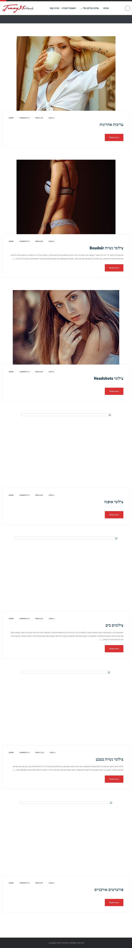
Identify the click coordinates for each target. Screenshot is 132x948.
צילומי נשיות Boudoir (106, 248)
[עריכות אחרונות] (66, 73)
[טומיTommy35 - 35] (18, 8)
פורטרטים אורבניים (108, 889)
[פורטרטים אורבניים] (66, 838)
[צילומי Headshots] (66, 327)
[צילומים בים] (66, 574)
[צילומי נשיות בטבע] (66, 708)
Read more (114, 137)
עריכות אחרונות (111, 124)
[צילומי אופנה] (66, 450)
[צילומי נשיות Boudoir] (66, 197)
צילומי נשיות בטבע (109, 759)
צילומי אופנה (113, 502)
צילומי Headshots (108, 378)
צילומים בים (114, 625)
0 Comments (24, 118)
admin (11, 118)
